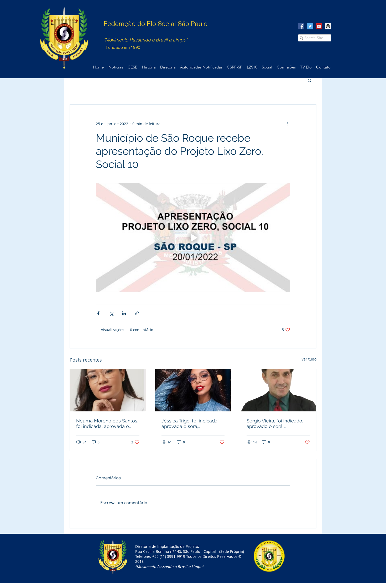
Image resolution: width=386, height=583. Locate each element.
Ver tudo (308, 359)
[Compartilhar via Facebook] (98, 313)
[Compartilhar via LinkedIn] (124, 313)
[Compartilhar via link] (136, 313)
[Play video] (193, 237)
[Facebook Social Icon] (301, 26)
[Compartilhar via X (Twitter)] (111, 313)
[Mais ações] (287, 123)
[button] (309, 80)
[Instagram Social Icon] (328, 26)
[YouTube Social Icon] (319, 26)
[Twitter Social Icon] (310, 26)
